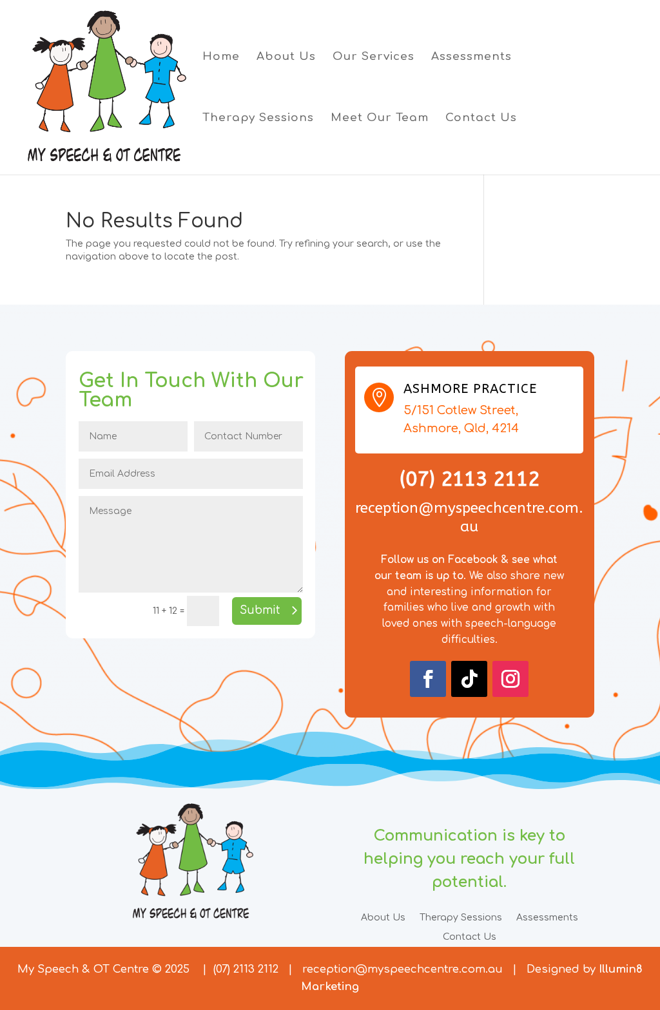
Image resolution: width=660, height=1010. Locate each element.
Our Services (373, 57)
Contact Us (481, 118)
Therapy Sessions (258, 118)
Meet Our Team (380, 118)
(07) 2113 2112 (245, 969)
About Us (286, 57)
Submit (260, 610)
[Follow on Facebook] (428, 679)
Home (221, 57)
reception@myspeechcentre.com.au (402, 969)
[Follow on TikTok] (469, 679)
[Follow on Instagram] (510, 679)
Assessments (471, 57)
